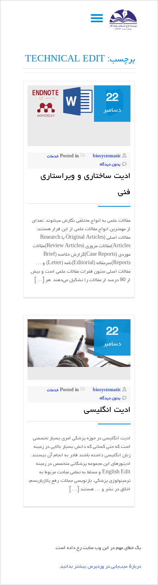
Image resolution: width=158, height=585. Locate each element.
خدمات (53, 156)
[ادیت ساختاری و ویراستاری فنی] (79, 102)
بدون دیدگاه (110, 164)
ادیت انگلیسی (107, 410)
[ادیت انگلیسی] (79, 344)
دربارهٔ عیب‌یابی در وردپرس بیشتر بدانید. (100, 567)
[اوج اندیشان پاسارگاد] (125, 20)
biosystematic (107, 156)
